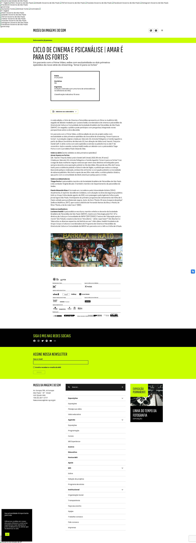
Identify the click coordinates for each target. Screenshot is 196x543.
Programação (73, 431)
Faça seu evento (74, 506)
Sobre (70, 473)
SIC (1, 540)
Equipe (70, 511)
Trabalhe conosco (75, 517)
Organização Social (75, 495)
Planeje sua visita (75, 409)
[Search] (122, 387)
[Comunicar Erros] (40, 9)
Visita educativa (74, 414)
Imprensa (72, 528)
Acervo (71, 447)
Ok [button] (7, 534)
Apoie (70, 463)
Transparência (74, 500)
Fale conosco (73, 522)
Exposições (72, 404)
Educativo (72, 452)
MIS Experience (74, 441)
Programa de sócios (76, 484)
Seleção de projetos (76, 479)
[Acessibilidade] (156, 31)
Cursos (71, 436)
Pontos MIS (73, 457)
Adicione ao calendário (65, 112)
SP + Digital (4, 3)
